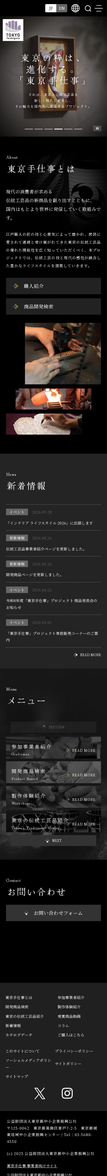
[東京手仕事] (13, 30)
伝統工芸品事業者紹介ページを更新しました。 (46, 549)
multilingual (75, 8)
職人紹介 (34, 285)
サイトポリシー (68, 1063)
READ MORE (90, 654)
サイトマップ (16, 1076)
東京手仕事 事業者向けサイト (32, 1165)
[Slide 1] (39, 129)
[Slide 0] (29, 129)
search (88, 8)
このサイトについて (22, 1051)
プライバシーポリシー (74, 1051)
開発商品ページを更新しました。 (35, 574)
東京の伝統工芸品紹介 (24, 1016)
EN (62, 8)
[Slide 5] (78, 129)
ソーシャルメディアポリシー (28, 1063)
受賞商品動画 (69, 1016)
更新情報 (17, 538)
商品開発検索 (39, 306)
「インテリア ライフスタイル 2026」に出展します (49, 523)
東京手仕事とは (18, 997)
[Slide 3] (58, 129)
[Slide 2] (48, 129)
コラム (63, 1025)
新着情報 (13, 1025)
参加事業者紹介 (71, 997)
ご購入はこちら (71, 1035)
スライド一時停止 (97, 128)
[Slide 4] (68, 129)
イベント (17, 512)
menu (99, 8)
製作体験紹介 (69, 1006)
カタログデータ (18, 1035)
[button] (53, 840)
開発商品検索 (17, 1006)
